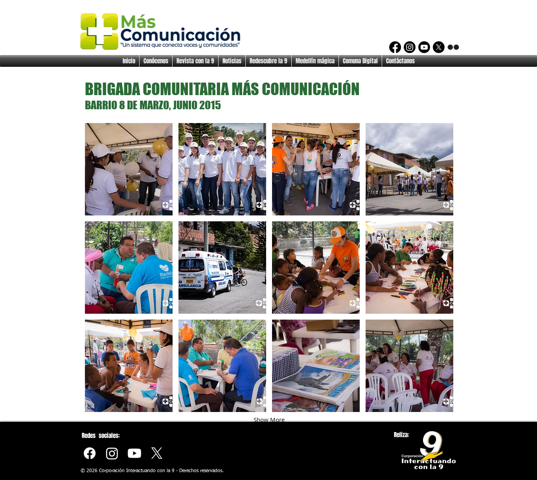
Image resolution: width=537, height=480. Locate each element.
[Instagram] (410, 47)
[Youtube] (134, 453)
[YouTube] (424, 47)
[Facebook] (395, 47)
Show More (269, 419)
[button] (129, 169)
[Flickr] (453, 47)
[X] (439, 47)
